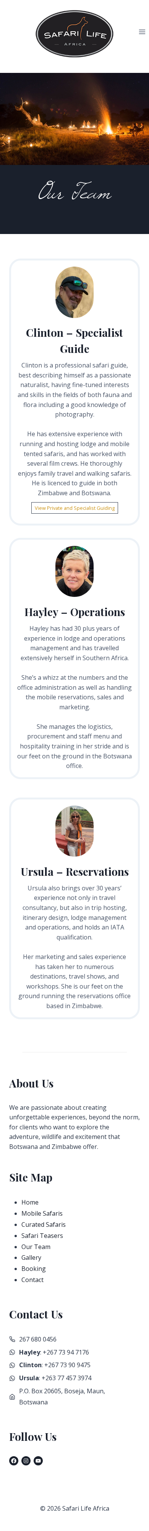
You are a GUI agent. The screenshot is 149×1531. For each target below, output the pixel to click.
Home (30, 1202)
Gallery (31, 1257)
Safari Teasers (42, 1235)
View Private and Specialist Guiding (75, 507)
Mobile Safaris (42, 1213)
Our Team (35, 1247)
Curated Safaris (43, 1224)
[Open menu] (142, 32)
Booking (33, 1268)
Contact (32, 1280)
